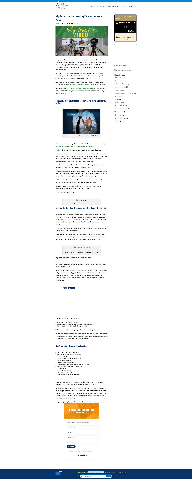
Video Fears (118, 115)
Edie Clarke (60, 23)
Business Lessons (120, 87)
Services (117, 96)
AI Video (117, 81)
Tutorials (117, 99)
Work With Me (113, 6)
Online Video (118, 90)
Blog (123, 6)
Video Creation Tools (121, 109)
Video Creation (74, 23)
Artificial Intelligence (121, 84)
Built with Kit (82, 455)
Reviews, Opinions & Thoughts (124, 93)
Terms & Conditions (83, 472)
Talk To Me (132, 6)
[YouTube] (57, 473)
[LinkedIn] (59, 473)
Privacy (80, 475)
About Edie (118, 77)
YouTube (117, 121)
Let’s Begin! (89, 6)
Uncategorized (119, 102)
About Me (100, 6)
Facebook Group (74, 402)
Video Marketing (119, 118)
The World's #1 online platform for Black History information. (131, 37)
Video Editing (118, 112)
